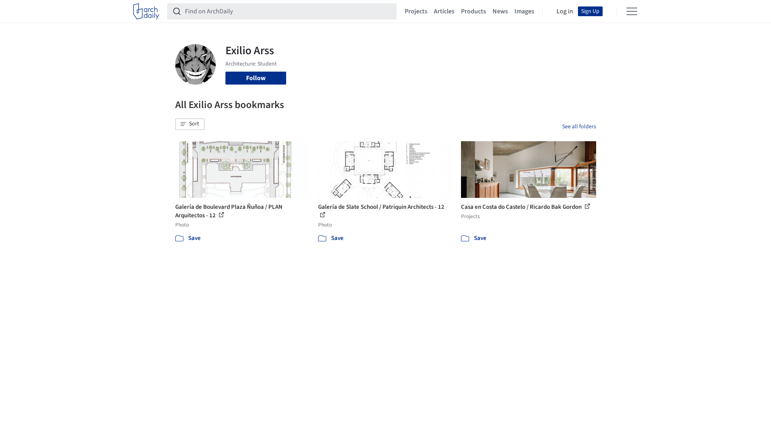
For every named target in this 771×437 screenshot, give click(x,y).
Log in (564, 11)
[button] (189, 124)
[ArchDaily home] (146, 11)
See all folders (579, 126)
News (500, 11)
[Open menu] (631, 11)
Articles (444, 11)
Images (524, 11)
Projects (416, 11)
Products (473, 11)
